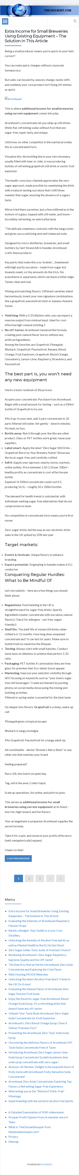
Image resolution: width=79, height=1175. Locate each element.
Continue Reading (18, 858)
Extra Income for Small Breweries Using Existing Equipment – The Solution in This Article (36, 36)
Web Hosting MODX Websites (28, 974)
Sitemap (13, 1141)
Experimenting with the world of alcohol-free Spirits (40, 1101)
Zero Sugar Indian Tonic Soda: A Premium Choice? (39, 950)
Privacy (13, 1136)
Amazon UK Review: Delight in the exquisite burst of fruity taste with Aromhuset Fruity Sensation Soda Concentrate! (41, 1071)
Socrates (46, 1164)
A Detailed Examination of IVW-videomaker (36, 1112)
